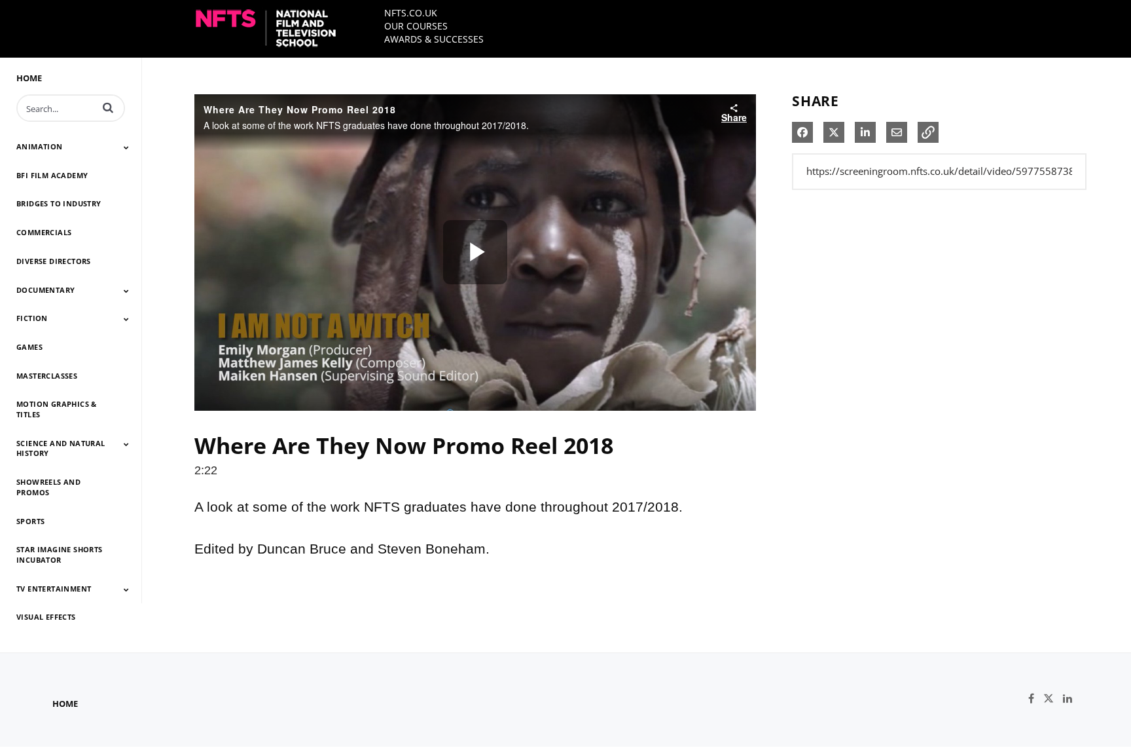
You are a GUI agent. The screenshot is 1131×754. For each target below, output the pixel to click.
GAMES (29, 347)
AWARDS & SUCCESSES (434, 39)
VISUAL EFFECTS (46, 617)
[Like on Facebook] (1035, 698)
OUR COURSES (416, 26)
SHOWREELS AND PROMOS (48, 487)
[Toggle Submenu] (126, 147)
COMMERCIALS (43, 232)
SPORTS (30, 521)
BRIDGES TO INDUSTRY (58, 203)
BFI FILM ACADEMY (52, 175)
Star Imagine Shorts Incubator (59, 554)
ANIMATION (39, 146)
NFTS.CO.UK (410, 13)
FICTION (32, 318)
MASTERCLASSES (46, 376)
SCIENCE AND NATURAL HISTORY (60, 448)
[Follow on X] (1053, 698)
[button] (108, 107)
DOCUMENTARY (45, 290)
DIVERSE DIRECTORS (53, 261)
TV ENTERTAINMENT (53, 589)
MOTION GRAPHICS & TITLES (56, 409)
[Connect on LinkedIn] (1071, 698)
